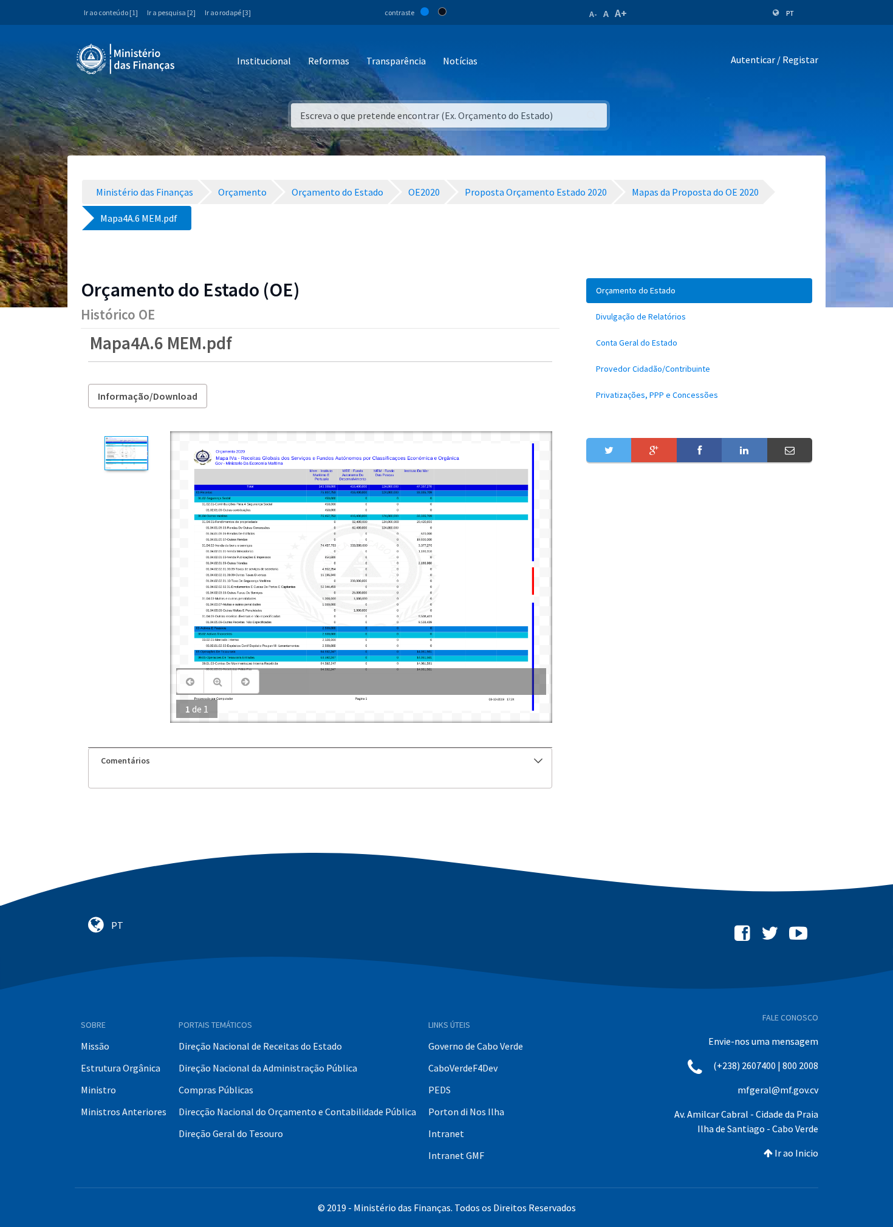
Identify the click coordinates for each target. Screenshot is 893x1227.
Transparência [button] (396, 61)
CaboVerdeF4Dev (463, 1068)
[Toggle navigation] (194, 61)
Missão (95, 1046)
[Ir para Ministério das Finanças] (126, 59)
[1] (126, 453)
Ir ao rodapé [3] (228, 12)
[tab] (320, 760)
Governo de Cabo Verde (475, 1046)
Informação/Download (147, 396)
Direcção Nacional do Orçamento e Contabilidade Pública (297, 1112)
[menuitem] (699, 290)
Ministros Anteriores (123, 1112)
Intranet (446, 1133)
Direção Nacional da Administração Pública (268, 1068)
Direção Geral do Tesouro (231, 1133)
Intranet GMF (456, 1155)
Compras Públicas (216, 1090)
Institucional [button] (264, 61)
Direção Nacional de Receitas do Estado (260, 1046)
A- (593, 14)
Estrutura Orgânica (120, 1068)
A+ (621, 13)
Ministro (98, 1090)
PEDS (439, 1090)
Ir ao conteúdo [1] (111, 12)
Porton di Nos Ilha (466, 1112)
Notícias (460, 61)
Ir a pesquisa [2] (171, 12)
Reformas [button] (328, 61)
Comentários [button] (125, 760)
